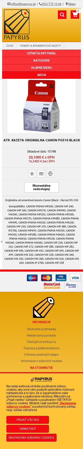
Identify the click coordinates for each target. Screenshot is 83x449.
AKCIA (41, 75)
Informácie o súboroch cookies (41, 361)
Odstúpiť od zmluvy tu (41, 342)
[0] (75, 16)
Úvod (9, 45)
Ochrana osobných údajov (41, 354)
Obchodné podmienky (41, 329)
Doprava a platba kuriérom (41, 348)
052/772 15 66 (52, 4)
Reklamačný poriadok (41, 335)
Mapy (72, 4)
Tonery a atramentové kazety (40, 45)
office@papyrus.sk (23, 4)
